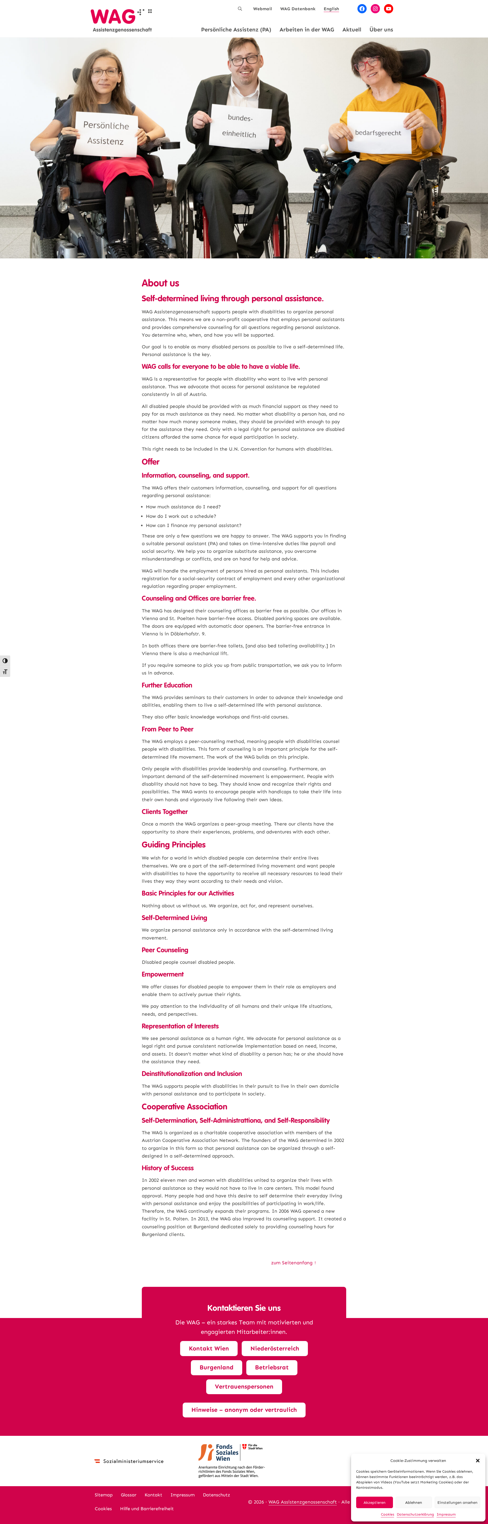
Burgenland (217, 1367)
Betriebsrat (272, 1367)
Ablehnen (413, 1502)
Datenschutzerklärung (415, 1514)
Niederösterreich (274, 1348)
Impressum (446, 1514)
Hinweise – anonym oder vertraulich (244, 1409)
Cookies (387, 1514)
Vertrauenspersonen (244, 1386)
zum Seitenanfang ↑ (294, 1263)
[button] (477, 1460)
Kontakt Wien (209, 1348)
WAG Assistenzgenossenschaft (303, 1502)
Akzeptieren (375, 1502)
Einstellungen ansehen (457, 1502)
